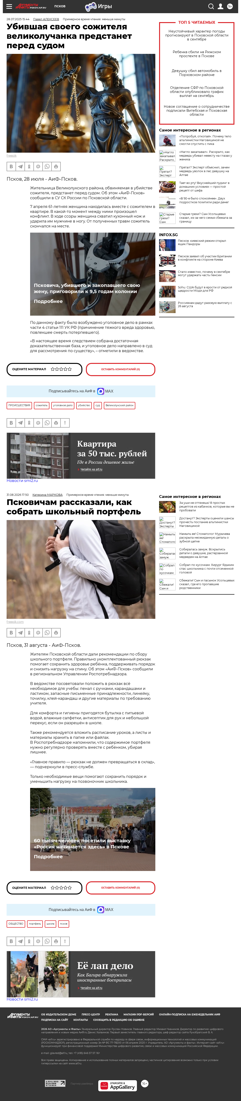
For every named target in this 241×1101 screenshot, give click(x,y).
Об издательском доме (58, 1014)
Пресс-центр (91, 1014)
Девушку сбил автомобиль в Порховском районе (197, 73)
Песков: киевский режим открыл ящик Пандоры (202, 242)
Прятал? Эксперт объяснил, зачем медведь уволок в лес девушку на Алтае (204, 171)
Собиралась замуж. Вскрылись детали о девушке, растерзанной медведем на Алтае (203, 553)
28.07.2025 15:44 (18, 19)
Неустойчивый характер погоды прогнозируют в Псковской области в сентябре (197, 35)
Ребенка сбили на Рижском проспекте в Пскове (197, 54)
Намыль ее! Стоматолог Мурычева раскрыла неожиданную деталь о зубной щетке (204, 537)
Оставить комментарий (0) (120, 369)
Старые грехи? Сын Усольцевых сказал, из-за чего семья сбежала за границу (205, 217)
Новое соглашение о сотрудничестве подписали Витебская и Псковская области (197, 111)
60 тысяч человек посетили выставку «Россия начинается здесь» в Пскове (82, 844)
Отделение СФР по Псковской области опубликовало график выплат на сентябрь (197, 92)
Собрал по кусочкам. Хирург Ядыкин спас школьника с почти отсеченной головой (206, 568)
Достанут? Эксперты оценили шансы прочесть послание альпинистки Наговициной (206, 522)
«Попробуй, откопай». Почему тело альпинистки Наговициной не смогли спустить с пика (205, 140)
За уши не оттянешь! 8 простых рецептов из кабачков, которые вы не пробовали (206, 506)
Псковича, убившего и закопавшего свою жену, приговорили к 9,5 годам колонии (87, 288)
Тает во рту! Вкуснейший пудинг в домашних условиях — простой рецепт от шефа (204, 186)
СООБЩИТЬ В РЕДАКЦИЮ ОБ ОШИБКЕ (119, 1020)
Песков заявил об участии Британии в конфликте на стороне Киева (205, 258)
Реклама (111, 1014)
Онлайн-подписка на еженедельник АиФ (189, 1014)
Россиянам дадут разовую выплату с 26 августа (205, 304)
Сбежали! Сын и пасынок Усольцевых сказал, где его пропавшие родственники (206, 584)
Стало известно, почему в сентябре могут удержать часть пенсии (204, 273)
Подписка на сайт (54, 1020)
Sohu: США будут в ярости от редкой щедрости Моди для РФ (205, 289)
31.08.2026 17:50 (18, 495)
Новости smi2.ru (22, 480)
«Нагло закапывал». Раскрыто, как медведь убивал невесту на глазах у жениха (205, 155)
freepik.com (15, 622)
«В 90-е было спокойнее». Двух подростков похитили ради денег (204, 200)
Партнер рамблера (82, 1083)
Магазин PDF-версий (139, 1014)
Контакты (80, 1020)
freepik (11, 155)
